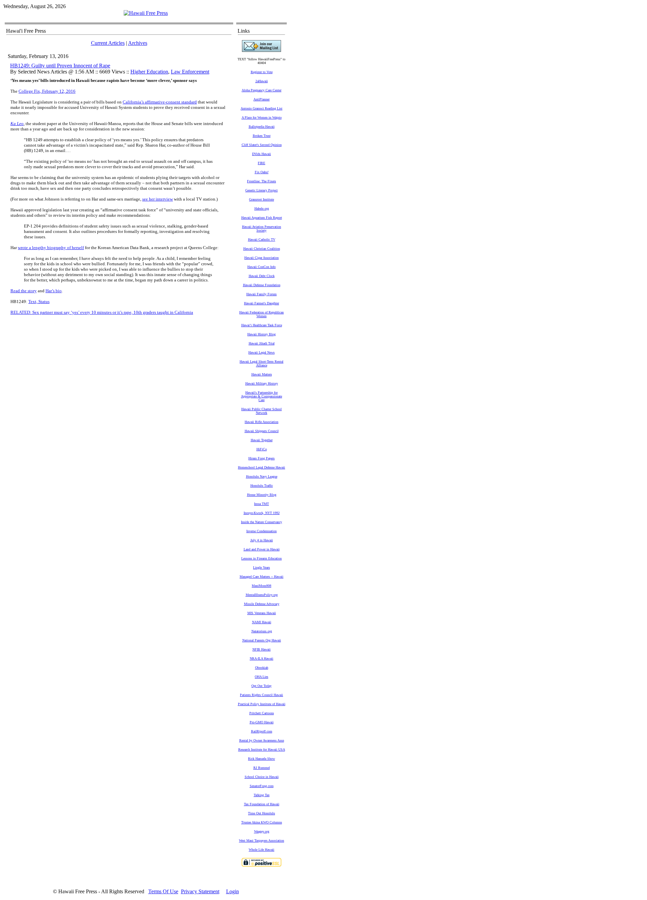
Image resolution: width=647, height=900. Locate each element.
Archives (137, 43)
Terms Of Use (163, 891)
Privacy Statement (200, 891)
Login (232, 891)
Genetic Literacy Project (261, 190)
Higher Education (149, 71)
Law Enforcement (190, 71)
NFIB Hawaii (261, 649)
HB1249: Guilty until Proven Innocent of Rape (60, 65)
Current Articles (108, 43)
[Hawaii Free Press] (146, 13)
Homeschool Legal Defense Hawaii (261, 467)
